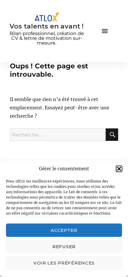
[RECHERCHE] (112, 134)
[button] (119, 169)
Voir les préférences (64, 263)
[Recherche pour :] (58, 135)
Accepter (64, 230)
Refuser (64, 246)
